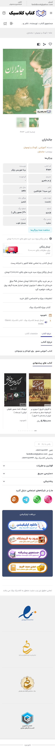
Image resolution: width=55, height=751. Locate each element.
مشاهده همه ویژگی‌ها (40, 230)
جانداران (41, 151)
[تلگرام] (26, 499)
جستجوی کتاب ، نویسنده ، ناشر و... (37, 23)
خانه (50, 33)
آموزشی (42, 147)
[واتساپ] (37, 499)
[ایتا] (14, 499)
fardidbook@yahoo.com (42, 4)
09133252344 (15, 4)
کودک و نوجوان (41, 33)
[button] (35, 430)
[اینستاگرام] (48, 499)
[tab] (46, 334)
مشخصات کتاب (31, 333)
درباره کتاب (46, 333)
